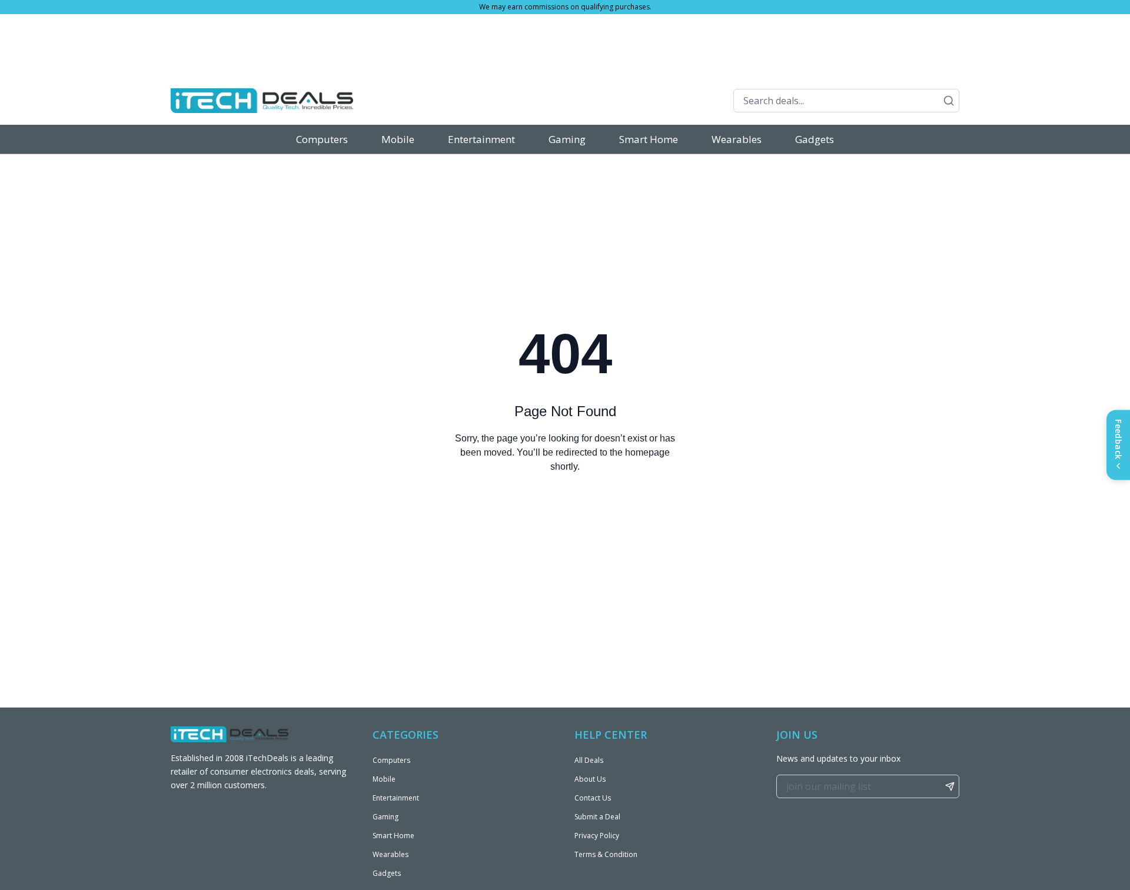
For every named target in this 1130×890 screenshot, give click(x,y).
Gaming (567, 139)
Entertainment (481, 139)
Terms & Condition (605, 854)
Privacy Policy (596, 836)
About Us (590, 779)
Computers (322, 139)
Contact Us (592, 798)
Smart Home (648, 139)
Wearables (737, 139)
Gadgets (814, 139)
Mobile (397, 139)
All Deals (588, 760)
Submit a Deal (597, 817)
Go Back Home (565, 514)
